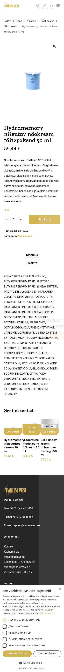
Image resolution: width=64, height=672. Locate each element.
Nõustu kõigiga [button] (17, 653)
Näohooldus (47, 21)
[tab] (32, 255)
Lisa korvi (44, 219)
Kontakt (8, 546)
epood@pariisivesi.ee (27, 525)
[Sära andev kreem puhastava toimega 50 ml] (50, 426)
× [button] (60, 589)
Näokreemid (10, 26)
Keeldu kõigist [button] (47, 653)
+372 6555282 (24, 516)
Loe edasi (13, 431)
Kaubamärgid (11, 551)
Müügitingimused (14, 556)
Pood (19, 21)
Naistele (31, 21)
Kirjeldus (32, 255)
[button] (58, 5)
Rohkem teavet (47, 613)
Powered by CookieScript (32, 668)
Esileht (7, 21)
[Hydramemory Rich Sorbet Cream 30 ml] (13, 426)
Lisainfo (32, 263)
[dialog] (32, 628)
